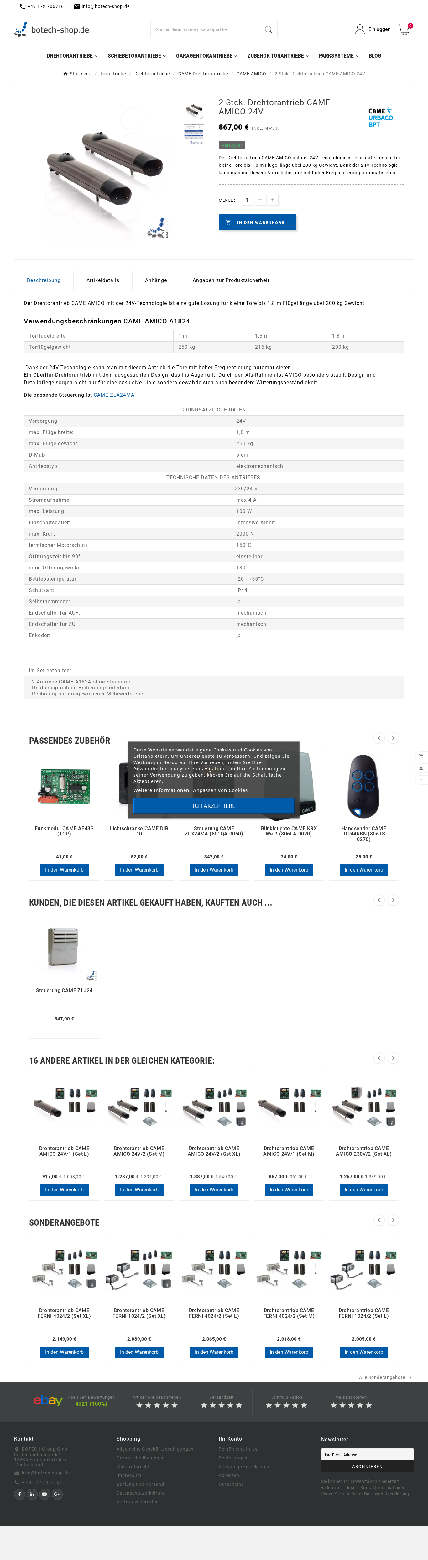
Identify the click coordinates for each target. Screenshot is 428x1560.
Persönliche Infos (238, 1449)
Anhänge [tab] (156, 280)
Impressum (129, 1475)
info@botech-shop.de (46, 1472)
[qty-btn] (272, 199)
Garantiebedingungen (141, 1457)
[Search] (268, 29)
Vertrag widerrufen (138, 1501)
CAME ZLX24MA (114, 395)
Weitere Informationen (161, 790)
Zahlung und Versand (140, 1484)
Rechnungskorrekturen (244, 1466)
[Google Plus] (57, 1494)
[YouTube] (44, 1494)
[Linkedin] (32, 1494)
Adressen (229, 1475)
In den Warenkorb (64, 870)
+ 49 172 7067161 (42, 1482)
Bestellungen (233, 1457)
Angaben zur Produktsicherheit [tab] (231, 280)
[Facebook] (19, 1494)
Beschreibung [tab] (44, 280)
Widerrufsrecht (133, 1466)
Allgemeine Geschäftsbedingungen (155, 1449)
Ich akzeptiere (214, 805)
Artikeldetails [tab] (102, 280)
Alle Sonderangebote (386, 1377)
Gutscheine (231, 1484)
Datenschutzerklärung (141, 1492)
